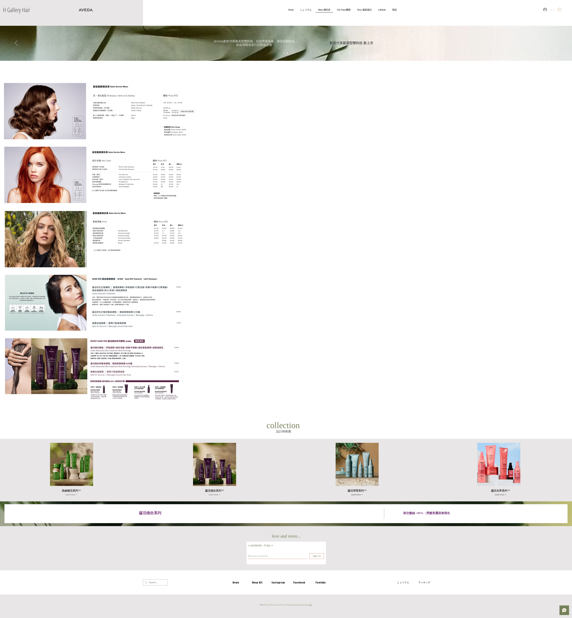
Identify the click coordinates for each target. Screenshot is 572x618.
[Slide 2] (287, 53)
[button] (561, 9)
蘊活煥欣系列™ (214, 490)
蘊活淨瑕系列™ (357, 490)
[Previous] (16, 43)
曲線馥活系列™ (71, 490)
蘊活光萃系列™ (500, 490)
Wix (310, 605)
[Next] (555, 43)
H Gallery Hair (16, 10)
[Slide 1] (284, 53)
